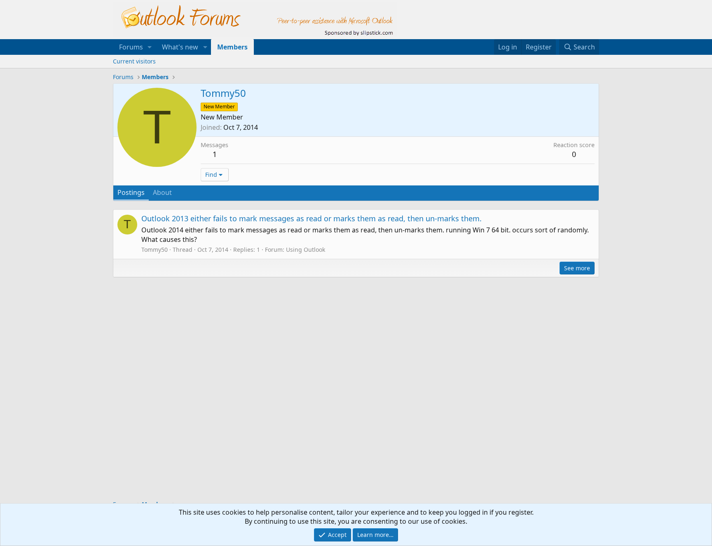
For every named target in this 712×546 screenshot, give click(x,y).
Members (232, 47)
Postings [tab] (131, 192)
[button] (150, 47)
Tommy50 (154, 249)
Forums (131, 47)
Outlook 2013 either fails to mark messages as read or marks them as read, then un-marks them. (311, 218)
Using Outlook (305, 249)
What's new (180, 47)
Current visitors (134, 61)
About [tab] (162, 192)
